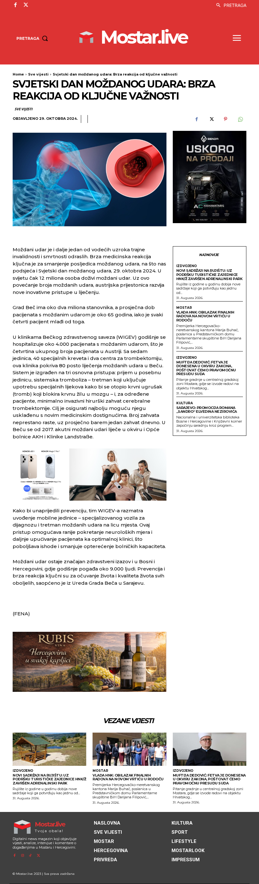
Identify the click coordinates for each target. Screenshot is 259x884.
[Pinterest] (225, 119)
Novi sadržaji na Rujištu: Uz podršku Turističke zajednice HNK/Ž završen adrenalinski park (209, 274)
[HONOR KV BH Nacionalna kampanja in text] (89, 474)
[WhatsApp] (240, 119)
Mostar (184, 308)
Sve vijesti (38, 74)
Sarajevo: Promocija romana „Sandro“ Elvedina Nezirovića (206, 409)
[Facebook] (15, 5)
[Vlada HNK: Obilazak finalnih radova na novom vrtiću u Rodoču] (129, 749)
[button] (229, 5)
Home (18, 74)
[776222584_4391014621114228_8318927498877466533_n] (209, 177)
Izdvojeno (186, 266)
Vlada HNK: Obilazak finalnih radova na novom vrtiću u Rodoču (205, 316)
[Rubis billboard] (89, 662)
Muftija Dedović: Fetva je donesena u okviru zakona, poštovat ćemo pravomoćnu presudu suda (206, 368)
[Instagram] (22, 855)
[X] (25, 5)
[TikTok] (30, 855)
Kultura (184, 403)
